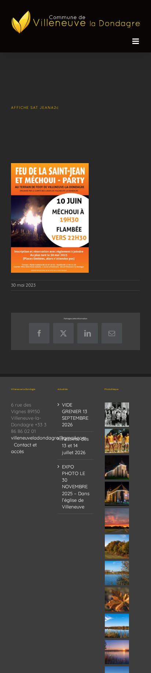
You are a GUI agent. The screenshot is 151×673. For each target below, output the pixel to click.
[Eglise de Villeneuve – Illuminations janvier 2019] (117, 467)
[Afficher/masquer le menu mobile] (136, 41)
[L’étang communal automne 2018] (117, 626)
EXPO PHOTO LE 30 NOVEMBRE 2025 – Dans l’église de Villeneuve (75, 487)
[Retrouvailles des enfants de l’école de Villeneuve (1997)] (117, 414)
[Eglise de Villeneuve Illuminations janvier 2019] (117, 494)
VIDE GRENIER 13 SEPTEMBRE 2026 (75, 415)
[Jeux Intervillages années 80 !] (117, 441)
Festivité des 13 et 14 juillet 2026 (75, 445)
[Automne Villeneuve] (117, 599)
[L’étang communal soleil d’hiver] (117, 652)
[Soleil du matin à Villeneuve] (117, 520)
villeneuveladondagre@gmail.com (48, 438)
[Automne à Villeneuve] (117, 546)
